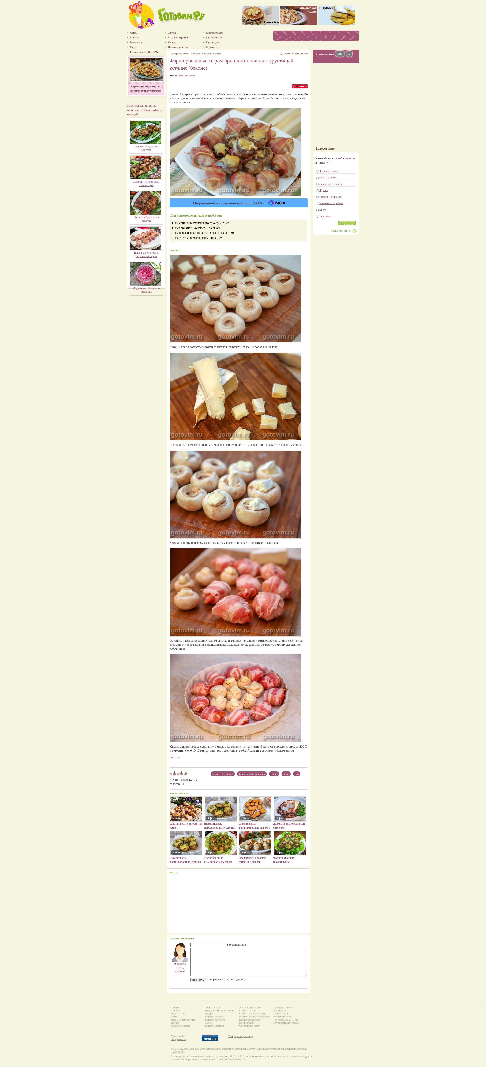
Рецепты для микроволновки (254, 1016)
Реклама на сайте (282, 1016)
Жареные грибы (328, 171)
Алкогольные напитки (250, 1007)
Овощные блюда (213, 1007)
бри (297, 774)
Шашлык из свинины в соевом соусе (146, 183)
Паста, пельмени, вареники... (220, 1010)
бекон (286, 774)
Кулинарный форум (283, 1007)
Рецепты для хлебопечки (252, 1013)
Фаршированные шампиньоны (283, 860)
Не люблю (325, 216)
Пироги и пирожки (330, 197)
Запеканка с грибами (331, 184)
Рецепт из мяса (179, 1013)
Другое (323, 209)
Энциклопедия (281, 1013)
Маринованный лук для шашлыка (146, 289)
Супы (174, 1016)
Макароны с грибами (331, 203)
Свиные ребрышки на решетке (146, 218)
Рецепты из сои (247, 1010)
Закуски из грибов (222, 774)
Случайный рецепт (249, 1025)
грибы (274, 774)
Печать (286, 53)
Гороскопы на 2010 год (285, 1019)
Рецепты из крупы (214, 1016)
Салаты (175, 1007)
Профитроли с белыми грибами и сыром (252, 860)
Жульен (323, 190)
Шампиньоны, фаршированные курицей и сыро (219, 828)
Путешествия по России (286, 1022)
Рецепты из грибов (215, 1019)
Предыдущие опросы (341, 230)
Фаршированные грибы (252, 774)
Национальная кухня (250, 1019)
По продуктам (246, 1022)
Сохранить (301, 86)
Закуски (196, 53)
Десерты (209, 1013)
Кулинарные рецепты (179, 53)
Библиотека (279, 1010)
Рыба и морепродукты (183, 1019)
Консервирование (180, 1025)
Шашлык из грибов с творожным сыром (146, 254)
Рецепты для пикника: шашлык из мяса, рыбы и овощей (144, 109)
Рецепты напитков (214, 1025)
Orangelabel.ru (178, 1039)
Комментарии (301, 53)
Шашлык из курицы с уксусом (146, 147)
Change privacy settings (240, 1036)
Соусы (208, 1022)
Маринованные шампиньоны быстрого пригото (218, 862)
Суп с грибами (327, 177)
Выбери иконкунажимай (180, 967)
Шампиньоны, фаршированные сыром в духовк (254, 828)
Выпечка (175, 1010)
